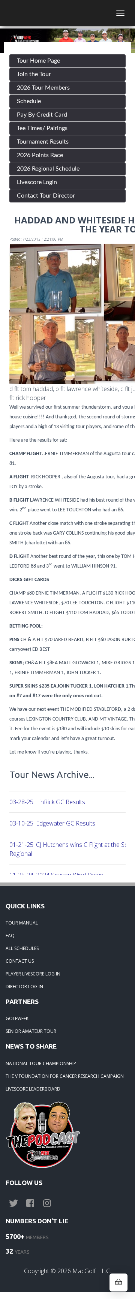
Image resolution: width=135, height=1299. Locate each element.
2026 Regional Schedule (48, 169)
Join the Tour (34, 74)
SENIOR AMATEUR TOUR (31, 1031)
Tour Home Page (38, 61)
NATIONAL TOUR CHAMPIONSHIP (41, 1063)
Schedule (29, 101)
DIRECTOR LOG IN (24, 986)
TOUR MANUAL (22, 923)
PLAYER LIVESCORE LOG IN (33, 974)
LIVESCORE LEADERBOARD (33, 1089)
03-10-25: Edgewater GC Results (52, 823)
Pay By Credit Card (42, 115)
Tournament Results (43, 142)
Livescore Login (37, 182)
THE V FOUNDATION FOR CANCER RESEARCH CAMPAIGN (65, 1076)
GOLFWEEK (17, 1018)
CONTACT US (20, 961)
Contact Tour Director (46, 196)
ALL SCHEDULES (22, 948)
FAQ (10, 935)
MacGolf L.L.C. (91, 1271)
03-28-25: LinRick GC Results (47, 802)
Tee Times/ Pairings (42, 128)
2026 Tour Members (43, 88)
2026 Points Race (40, 155)
